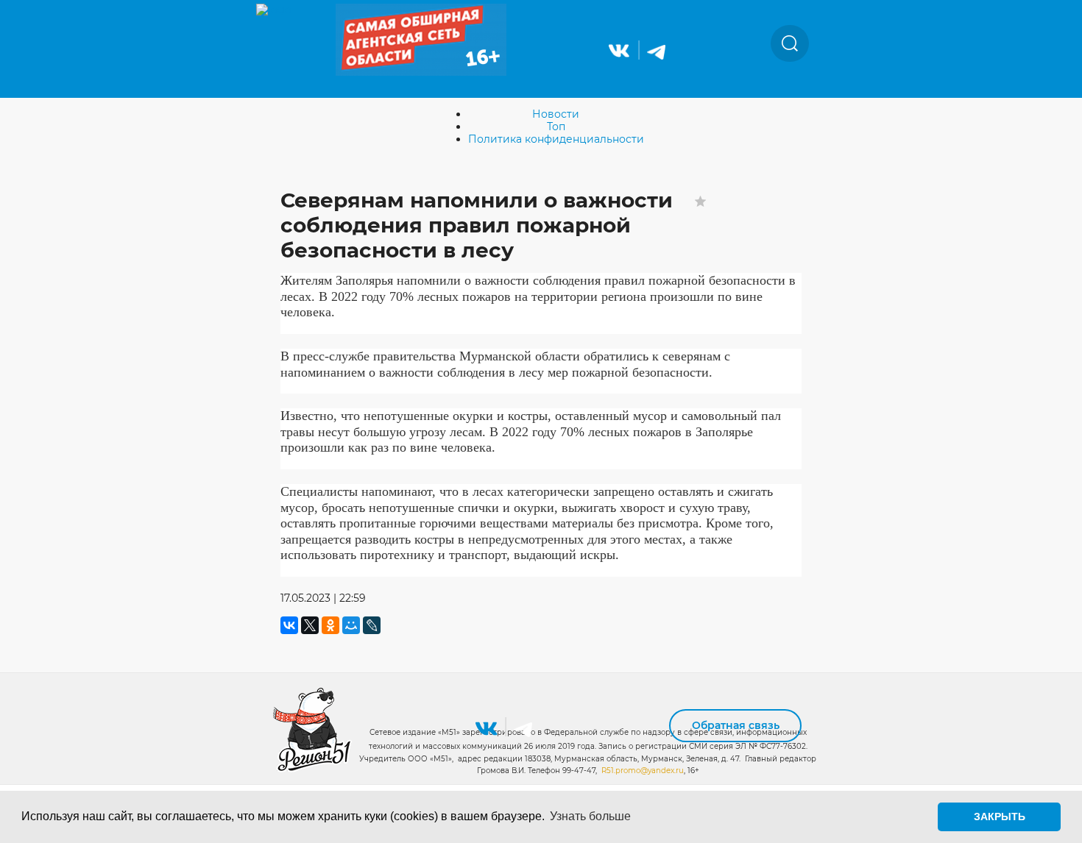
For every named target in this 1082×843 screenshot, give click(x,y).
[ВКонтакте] (289, 625)
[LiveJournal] (372, 625)
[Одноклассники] (330, 625)
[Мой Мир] (351, 625)
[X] (310, 625)
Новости (555, 114)
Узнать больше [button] (590, 816)
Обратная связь (735, 725)
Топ (556, 126)
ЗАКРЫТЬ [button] (999, 816)
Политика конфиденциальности (556, 139)
